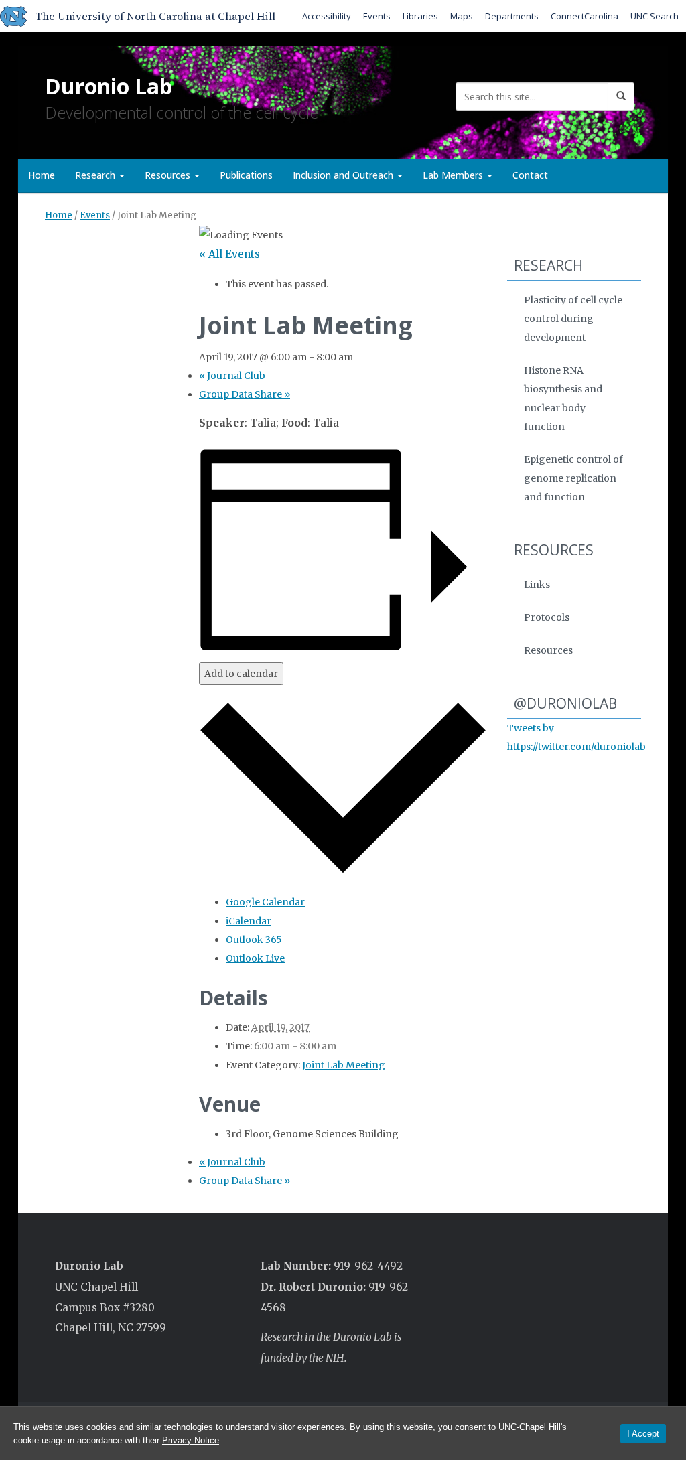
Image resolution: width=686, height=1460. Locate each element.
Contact (530, 175)
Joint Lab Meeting (343, 1065)
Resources (169, 175)
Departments (512, 16)
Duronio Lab (108, 86)
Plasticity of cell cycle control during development (573, 319)
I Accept (643, 1434)
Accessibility (326, 16)
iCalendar (248, 921)
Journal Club (232, 376)
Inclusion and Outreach (344, 175)
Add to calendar (241, 674)
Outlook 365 (254, 940)
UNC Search (654, 16)
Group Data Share (244, 394)
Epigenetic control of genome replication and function (573, 478)
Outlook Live (255, 958)
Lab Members (454, 175)
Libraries (420, 16)
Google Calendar (265, 902)
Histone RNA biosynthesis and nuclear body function (563, 398)
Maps (461, 16)
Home (41, 175)
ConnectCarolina (584, 16)
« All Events (229, 254)
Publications (246, 175)
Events (377, 16)
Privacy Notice (190, 1440)
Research (96, 175)
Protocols (546, 617)
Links (537, 585)
